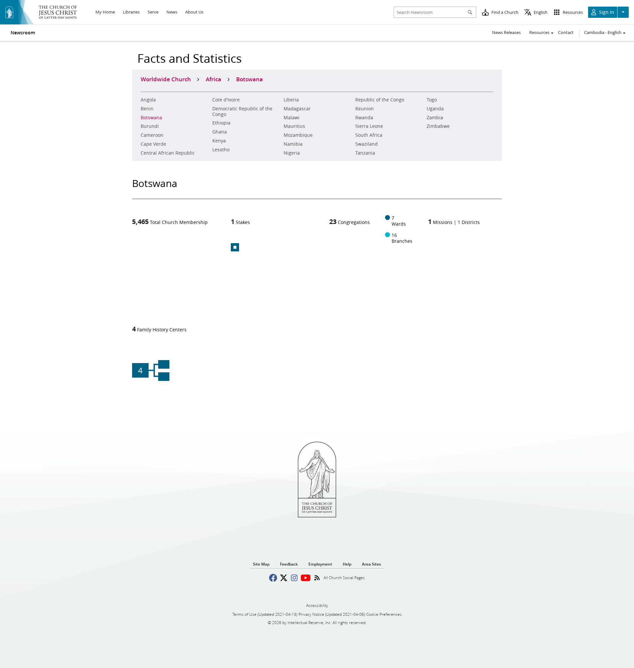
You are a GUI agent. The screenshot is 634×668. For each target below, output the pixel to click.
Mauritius (294, 126)
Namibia (293, 144)
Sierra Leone (369, 126)
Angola (148, 99)
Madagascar (297, 108)
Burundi (150, 126)
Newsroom (23, 32)
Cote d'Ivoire (226, 99)
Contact (566, 32)
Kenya (219, 140)
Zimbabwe (438, 126)
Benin (147, 108)
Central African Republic (168, 153)
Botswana (151, 117)
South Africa (368, 135)
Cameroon (152, 135)
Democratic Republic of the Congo (242, 111)
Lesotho (220, 149)
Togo (432, 99)
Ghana (219, 132)
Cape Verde (153, 144)
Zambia (435, 117)
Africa (213, 79)
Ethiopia (221, 123)
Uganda (435, 108)
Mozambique (298, 135)
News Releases (506, 32)
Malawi (291, 117)
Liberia (291, 99)
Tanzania (365, 153)
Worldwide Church (166, 79)
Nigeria (292, 153)
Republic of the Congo (379, 99)
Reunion (364, 108)
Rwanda (364, 117)
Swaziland (366, 144)
